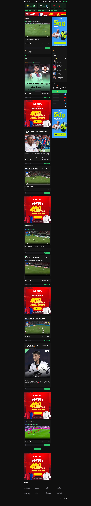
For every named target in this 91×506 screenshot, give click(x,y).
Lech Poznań (47, 487)
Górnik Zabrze (47, 488)
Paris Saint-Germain (59, 493)
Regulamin (62, 482)
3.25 (43, 8)
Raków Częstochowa (48, 493)
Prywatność (65, 482)
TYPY (34, 10)
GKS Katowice (47, 494)
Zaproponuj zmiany (54, 482)
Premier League (37, 488)
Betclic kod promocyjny (27, 493)
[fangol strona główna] (26, 1)
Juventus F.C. (58, 494)
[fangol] (26, 482)
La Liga (36, 489)
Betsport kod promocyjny (27, 487)
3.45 (52, 8)
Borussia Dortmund (59, 492)
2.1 (47, 8)
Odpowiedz (31, 52)
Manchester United (59, 489)
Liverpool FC (58, 487)
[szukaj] (62, 1)
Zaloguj (65, 1)
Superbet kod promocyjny (27, 488)
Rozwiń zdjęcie (37, 376)
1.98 (27, 8)
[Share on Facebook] (48, 43)
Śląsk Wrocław (47, 489)
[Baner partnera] (45, 14)
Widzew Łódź (47, 492)
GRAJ (28, 10)
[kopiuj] (49, 43)
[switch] (30, 1)
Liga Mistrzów (36, 492)
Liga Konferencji (37, 494)
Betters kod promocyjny (27, 492)
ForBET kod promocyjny (27, 494)
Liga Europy (36, 493)
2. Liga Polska (36, 487)
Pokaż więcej (59, 80)
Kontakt (58, 482)
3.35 (40, 8)
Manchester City (59, 488)
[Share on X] (47, 43)
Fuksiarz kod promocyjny (27, 489)
